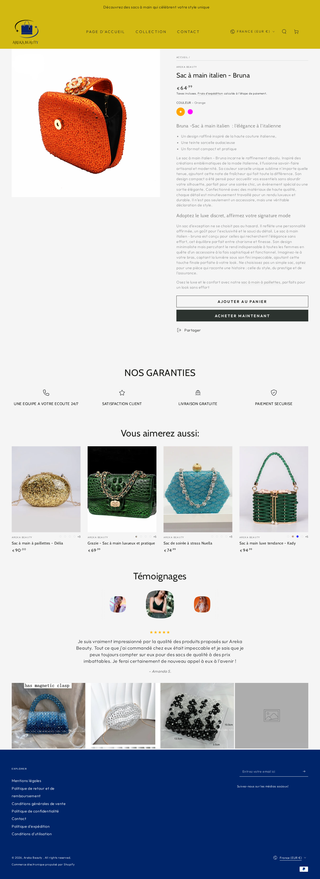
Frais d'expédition (210, 93)
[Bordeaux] (209, 112)
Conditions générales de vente (39, 803)
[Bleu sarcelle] (219, 112)
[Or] (200, 112)
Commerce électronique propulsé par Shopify (43, 864)
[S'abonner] (305, 771)
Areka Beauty (186, 66)
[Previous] (86, 604)
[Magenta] (190, 112)
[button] (284, 31)
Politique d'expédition (31, 826)
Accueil (182, 57)
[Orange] (180, 112)
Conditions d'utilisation (32, 833)
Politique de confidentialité (35, 811)
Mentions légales (26, 780)
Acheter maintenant (242, 315)
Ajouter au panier (242, 301)
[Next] (233, 604)
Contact (19, 818)
